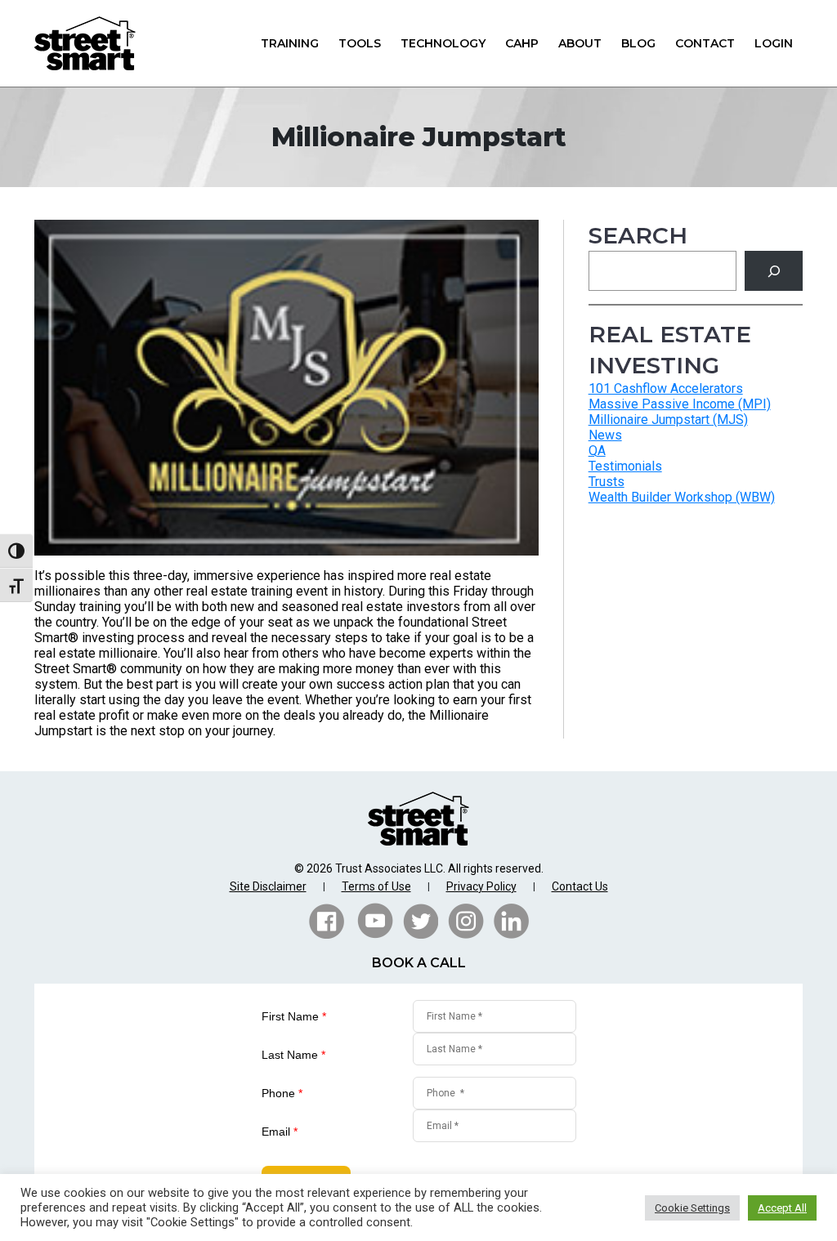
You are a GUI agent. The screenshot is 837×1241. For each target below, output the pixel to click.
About (580, 43)
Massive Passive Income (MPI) (680, 404)
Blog (638, 43)
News (605, 435)
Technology (443, 43)
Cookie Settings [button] (692, 1208)
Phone (282, 1093)
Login (773, 43)
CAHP (522, 43)
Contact (705, 43)
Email (280, 1131)
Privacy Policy (481, 886)
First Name (294, 1016)
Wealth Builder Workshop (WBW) (682, 497)
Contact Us (580, 886)
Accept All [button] (782, 1208)
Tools (359, 43)
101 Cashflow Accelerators (666, 388)
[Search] (774, 271)
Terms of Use (376, 886)
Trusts (606, 481)
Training (290, 43)
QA (597, 450)
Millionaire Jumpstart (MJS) (668, 419)
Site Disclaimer (268, 886)
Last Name (293, 1054)
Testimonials (625, 466)
